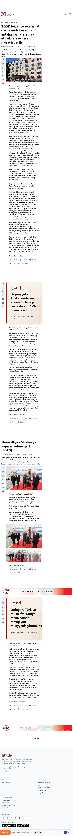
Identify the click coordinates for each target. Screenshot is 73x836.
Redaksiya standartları (44, 787)
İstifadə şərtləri (6, 800)
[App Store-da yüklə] (9, 825)
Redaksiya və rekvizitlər (44, 782)
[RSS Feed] (27, 818)
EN (62, 832)
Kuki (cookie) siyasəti (8, 808)
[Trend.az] (8, 14)
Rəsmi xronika (6, 782)
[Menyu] (70, 14)
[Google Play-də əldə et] (23, 825)
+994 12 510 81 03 (6, 769)
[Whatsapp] (3, 818)
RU (69, 832)
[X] (11, 818)
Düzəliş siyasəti (42, 790)
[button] (3, 60)
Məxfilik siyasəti (6, 802)
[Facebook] (7, 818)
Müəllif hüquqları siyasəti (9, 805)
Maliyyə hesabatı (42, 793)
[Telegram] (19, 818)
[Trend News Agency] (7, 755)
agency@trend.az (6, 771)
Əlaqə (39, 785)
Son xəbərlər (5, 780)
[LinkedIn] (23, 818)
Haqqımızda (41, 780)
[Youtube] (15, 818)
